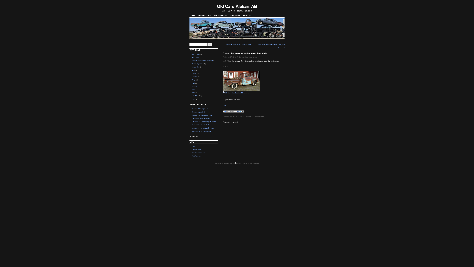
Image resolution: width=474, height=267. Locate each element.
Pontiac (194, 93)
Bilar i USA (195, 57)
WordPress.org (196, 156)
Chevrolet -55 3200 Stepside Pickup (202, 115)
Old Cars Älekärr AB (237, 6)
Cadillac (194, 73)
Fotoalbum (235, 16)
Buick (193, 70)
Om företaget (204, 16)
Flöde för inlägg (196, 149)
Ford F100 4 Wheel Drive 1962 (201, 118)
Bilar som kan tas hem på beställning (202, 60)
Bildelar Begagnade (197, 64)
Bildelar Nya (195, 67)
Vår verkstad (220, 16)
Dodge (194, 80)
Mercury (194, 86)
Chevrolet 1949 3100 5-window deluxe (237, 44)
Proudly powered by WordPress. (224, 163)
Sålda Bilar (243, 116)
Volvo (193, 99)
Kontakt (247, 16)
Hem (193, 16)
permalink (260, 116)
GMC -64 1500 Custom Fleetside (201, 131)
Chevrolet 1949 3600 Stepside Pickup (203, 128)
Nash (193, 89)
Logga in (194, 146)
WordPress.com (254, 163)
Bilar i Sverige (196, 54)
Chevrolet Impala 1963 (198, 112)
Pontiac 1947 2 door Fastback (200, 125)
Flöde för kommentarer (198, 153)
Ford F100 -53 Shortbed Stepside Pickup (204, 121)
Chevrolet (194, 77)
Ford (193, 83)
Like (224, 105)
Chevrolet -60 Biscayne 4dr (200, 109)
